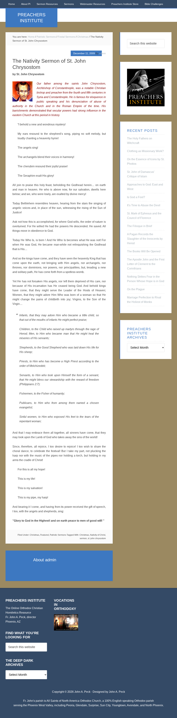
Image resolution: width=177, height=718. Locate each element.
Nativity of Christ (97, 535)
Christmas (34, 535)
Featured (44, 535)
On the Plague (136, 289)
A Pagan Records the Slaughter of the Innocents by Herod (145, 239)
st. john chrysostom (97, 538)
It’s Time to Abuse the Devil (143, 205)
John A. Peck (117, 691)
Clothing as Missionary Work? (145, 151)
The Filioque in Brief (139, 226)
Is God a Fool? (136, 197)
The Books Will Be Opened (143, 251)
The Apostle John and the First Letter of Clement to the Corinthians (145, 264)
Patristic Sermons (58, 535)
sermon (83, 538)
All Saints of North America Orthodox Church (73, 700)
